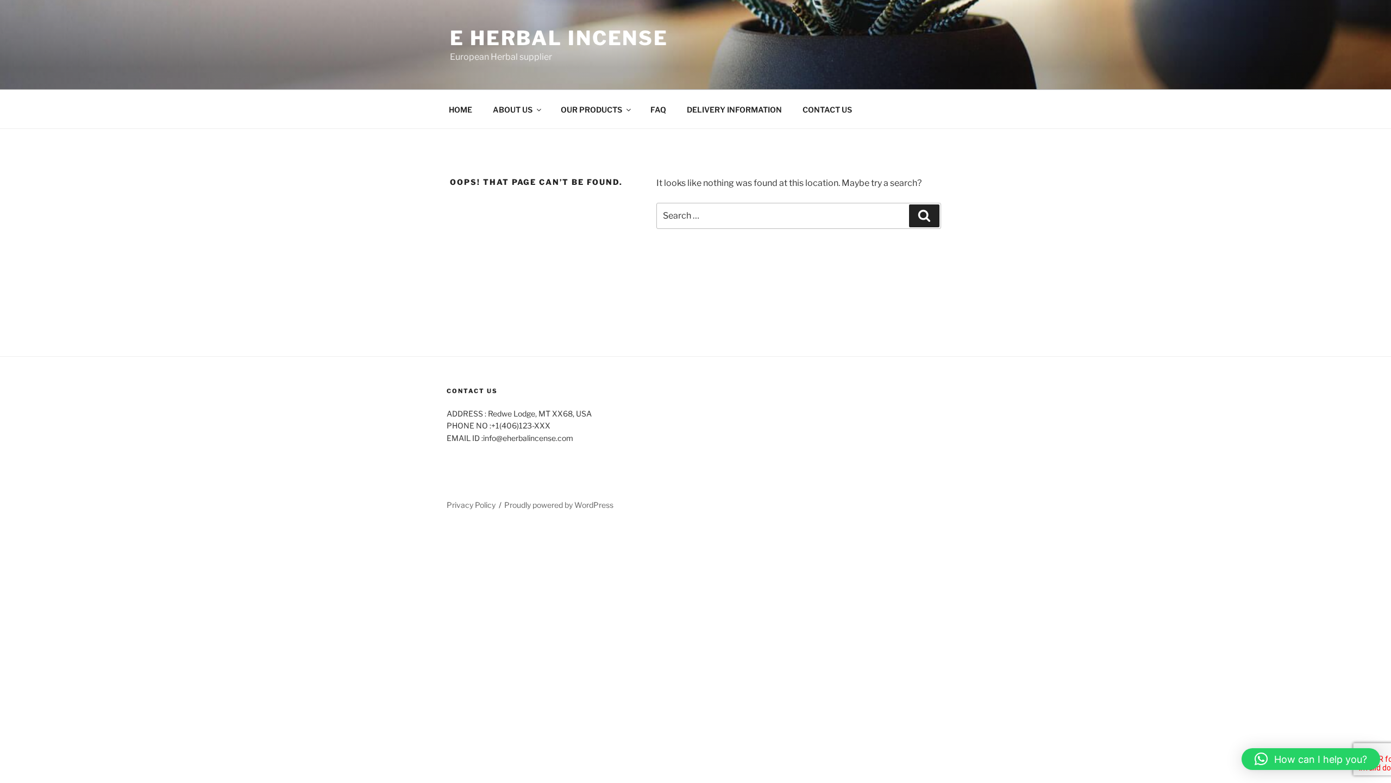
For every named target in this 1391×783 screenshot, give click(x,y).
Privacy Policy (471, 504)
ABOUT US (512, 109)
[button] (1311, 759)
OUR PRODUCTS (591, 109)
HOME (460, 109)
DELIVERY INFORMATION (734, 109)
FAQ (658, 109)
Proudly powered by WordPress (558, 504)
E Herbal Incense (559, 38)
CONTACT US (827, 109)
